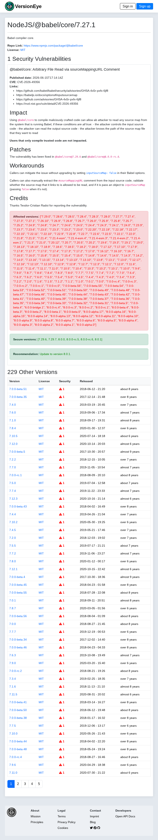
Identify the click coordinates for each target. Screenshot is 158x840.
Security (65, 381)
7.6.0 (12, 412)
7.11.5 (13, 694)
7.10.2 (13, 522)
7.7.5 (12, 725)
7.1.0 (12, 420)
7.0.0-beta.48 (18, 749)
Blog (93, 822)
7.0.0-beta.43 (18, 506)
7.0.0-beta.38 (18, 717)
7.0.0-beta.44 (18, 741)
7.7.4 (12, 490)
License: (13, 50)
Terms (62, 816)
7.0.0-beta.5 (17, 451)
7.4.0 (12, 404)
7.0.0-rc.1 (15, 475)
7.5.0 (12, 483)
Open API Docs (125, 816)
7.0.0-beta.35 (18, 396)
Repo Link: (15, 45)
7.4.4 (12, 514)
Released (86, 381)
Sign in (128, 6)
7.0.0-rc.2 (15, 670)
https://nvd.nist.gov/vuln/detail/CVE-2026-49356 (47, 103)
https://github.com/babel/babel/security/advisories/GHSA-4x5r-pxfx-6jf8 (62, 90)
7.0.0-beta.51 (18, 389)
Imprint (94, 816)
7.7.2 (12, 553)
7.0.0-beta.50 (18, 710)
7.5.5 (12, 545)
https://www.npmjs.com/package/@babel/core (53, 45)
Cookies (63, 827)
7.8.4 (12, 428)
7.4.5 (12, 530)
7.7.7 (12, 631)
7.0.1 (12, 600)
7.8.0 (12, 561)
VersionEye (28, 6)
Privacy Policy (67, 822)
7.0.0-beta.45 (18, 584)
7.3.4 (12, 678)
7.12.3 (13, 498)
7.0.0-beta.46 (18, 647)
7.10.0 (13, 733)
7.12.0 (13, 443)
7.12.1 (13, 569)
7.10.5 (13, 436)
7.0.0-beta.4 (17, 577)
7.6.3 (12, 655)
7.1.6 (12, 686)
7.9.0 (12, 663)
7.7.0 (12, 467)
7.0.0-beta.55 (18, 592)
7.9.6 (12, 764)
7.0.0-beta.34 (18, 639)
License (44, 381)
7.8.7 (12, 608)
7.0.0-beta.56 (18, 616)
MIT (23, 50)
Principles (37, 822)
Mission (36, 816)
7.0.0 (12, 624)
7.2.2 (12, 459)
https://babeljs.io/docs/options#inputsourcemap (46, 95)
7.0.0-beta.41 (18, 702)
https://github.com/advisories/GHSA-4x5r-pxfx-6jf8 (48, 99)
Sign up (144, 6)
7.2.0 (12, 537)
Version (14, 381)
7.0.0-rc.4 (15, 757)
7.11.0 (13, 772)
